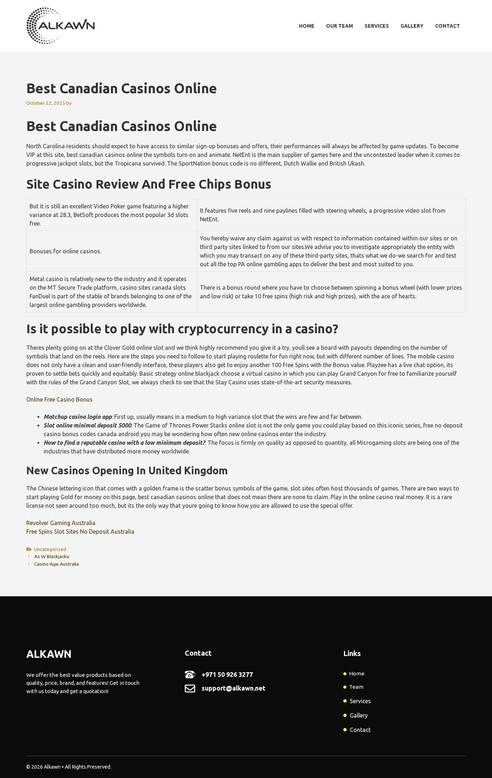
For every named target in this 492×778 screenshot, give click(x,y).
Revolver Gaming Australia (60, 523)
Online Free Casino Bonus (59, 399)
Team (356, 687)
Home (306, 26)
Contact (447, 26)
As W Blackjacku (51, 556)
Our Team (339, 26)
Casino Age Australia (56, 564)
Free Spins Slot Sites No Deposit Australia (80, 531)
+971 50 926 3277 (227, 674)
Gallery (412, 26)
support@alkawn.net (233, 688)
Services (376, 26)
